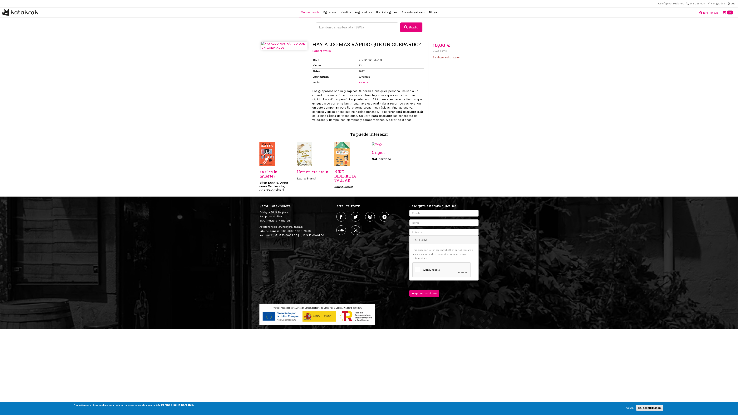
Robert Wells (321, 51)
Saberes (364, 82)
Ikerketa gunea (387, 12)
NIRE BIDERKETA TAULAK (345, 176)
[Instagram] (370, 217)
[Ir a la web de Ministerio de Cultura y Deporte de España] (317, 314)
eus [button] (732, 3)
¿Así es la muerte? (268, 173)
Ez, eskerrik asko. (650, 407)
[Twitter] (356, 217)
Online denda (310, 12)
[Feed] (356, 230)
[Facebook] (341, 217)
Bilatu (413, 27)
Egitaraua (330, 12)
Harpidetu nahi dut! (424, 293)
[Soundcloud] (341, 230)
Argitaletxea (363, 12)
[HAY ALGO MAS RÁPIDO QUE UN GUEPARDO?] (284, 46)
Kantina (346, 12)
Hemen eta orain (312, 171)
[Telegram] (385, 217)
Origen (378, 152)
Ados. (630, 407)
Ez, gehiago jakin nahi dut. (175, 405)
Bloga (433, 12)
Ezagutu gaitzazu (413, 12)
